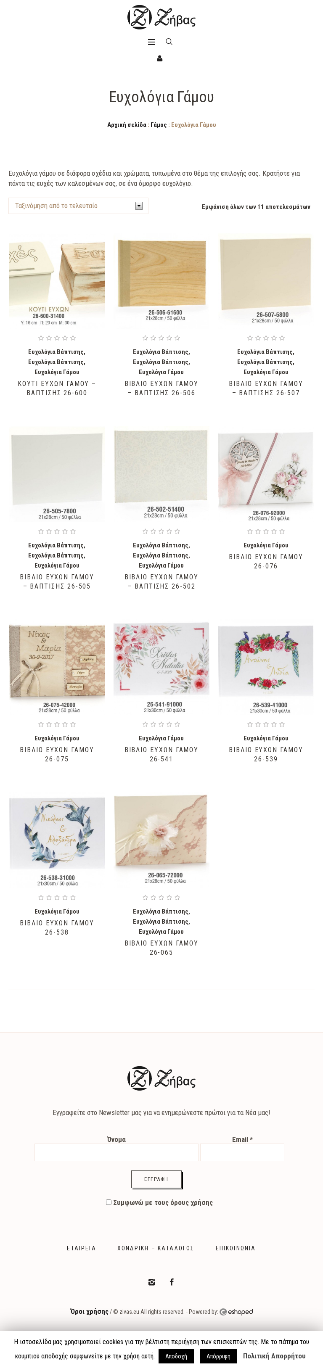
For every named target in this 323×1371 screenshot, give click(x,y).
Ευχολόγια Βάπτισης (56, 352)
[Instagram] (151, 1282)
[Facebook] (171, 1282)
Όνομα (116, 1139)
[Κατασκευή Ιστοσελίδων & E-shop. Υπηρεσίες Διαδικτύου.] (236, 1312)
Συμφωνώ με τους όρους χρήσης (162, 1202)
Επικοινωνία (236, 1248)
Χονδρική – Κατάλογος (156, 1248)
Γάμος (159, 125)
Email (242, 1139)
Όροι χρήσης (90, 1311)
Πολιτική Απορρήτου (274, 1356)
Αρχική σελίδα (126, 125)
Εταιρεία (81, 1248)
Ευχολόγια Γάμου (56, 372)
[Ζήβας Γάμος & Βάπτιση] (161, 17)
